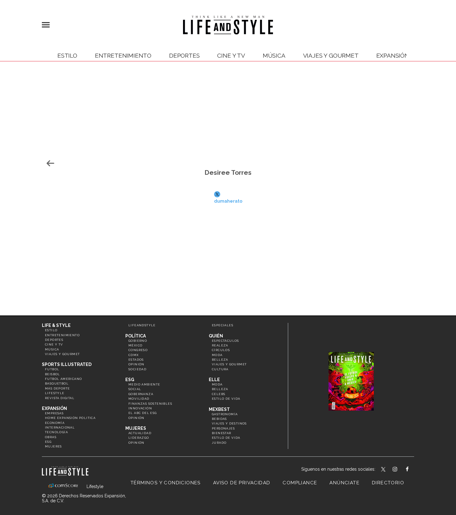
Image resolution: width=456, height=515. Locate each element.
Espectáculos (225, 340)
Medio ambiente (144, 384)
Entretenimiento (123, 55)
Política (135, 335)
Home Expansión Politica (70, 418)
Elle (214, 379)
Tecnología (56, 432)
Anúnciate (344, 483)
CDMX (133, 355)
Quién (216, 335)
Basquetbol (57, 383)
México (135, 345)
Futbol (52, 369)
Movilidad (139, 398)
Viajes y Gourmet (331, 55)
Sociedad (137, 369)
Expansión (54, 408)
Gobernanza (140, 394)
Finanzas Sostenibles (150, 403)
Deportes (184, 55)
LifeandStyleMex (383, 469)
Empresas (54, 413)
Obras (50, 437)
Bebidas (219, 418)
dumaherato (228, 199)
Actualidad (139, 433)
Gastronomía (225, 414)
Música (274, 55)
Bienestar (221, 433)
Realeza (220, 345)
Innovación (140, 408)
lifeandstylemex (400, 470)
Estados (136, 359)
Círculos (221, 350)
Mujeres (53, 446)
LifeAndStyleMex (412, 470)
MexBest (219, 409)
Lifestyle (55, 393)
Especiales (222, 325)
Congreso (138, 350)
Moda (217, 355)
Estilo (67, 55)
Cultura (220, 369)
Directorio (388, 483)
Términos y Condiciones (166, 483)
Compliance (300, 483)
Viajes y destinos (229, 423)
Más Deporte (57, 388)
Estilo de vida (226, 398)
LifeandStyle (142, 325)
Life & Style (56, 325)
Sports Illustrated (67, 364)
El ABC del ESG (142, 413)
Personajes (223, 428)
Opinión (136, 364)
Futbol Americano (63, 379)
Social (134, 389)
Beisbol (52, 374)
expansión (392, 55)
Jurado (219, 442)
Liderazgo (138, 437)
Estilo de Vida (226, 437)
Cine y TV (231, 55)
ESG (48, 441)
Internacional (60, 427)
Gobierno (137, 340)
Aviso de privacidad (241, 483)
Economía (55, 423)
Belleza (220, 359)
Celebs (218, 394)
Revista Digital (59, 398)
